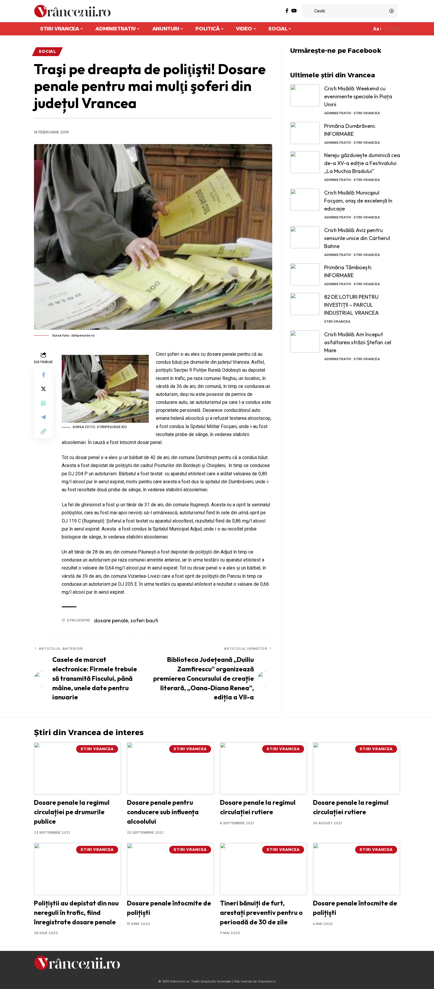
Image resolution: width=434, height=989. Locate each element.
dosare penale (111, 620)
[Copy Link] (43, 431)
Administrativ (337, 113)
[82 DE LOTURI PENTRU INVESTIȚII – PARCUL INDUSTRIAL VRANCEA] (305, 304)
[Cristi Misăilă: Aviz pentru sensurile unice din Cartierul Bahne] (305, 237)
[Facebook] (287, 11)
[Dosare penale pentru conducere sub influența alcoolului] (170, 768)
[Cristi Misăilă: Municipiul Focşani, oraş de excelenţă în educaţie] (305, 200)
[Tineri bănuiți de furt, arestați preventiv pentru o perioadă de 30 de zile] (263, 869)
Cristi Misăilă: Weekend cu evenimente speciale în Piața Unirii (358, 96)
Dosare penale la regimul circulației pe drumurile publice (72, 811)
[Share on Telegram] (43, 417)
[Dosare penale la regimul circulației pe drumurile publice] (77, 768)
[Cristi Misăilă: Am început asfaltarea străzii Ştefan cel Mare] (305, 341)
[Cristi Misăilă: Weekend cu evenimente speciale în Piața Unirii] (305, 95)
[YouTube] (294, 11)
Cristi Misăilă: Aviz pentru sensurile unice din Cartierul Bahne (357, 238)
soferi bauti (144, 620)
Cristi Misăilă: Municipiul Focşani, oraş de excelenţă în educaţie (358, 200)
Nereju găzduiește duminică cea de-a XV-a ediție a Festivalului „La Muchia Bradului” (362, 163)
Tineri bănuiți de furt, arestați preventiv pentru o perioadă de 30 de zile (261, 912)
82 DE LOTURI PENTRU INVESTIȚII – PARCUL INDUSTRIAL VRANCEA (351, 304)
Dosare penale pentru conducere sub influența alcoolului (163, 811)
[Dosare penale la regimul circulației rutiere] (263, 768)
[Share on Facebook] (43, 375)
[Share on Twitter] (43, 389)
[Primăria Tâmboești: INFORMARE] (305, 274)
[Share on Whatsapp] (43, 403)
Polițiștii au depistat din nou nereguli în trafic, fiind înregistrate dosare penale (76, 912)
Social (47, 51)
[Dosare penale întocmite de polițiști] (170, 869)
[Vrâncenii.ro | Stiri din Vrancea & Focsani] (72, 11)
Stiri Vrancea (367, 113)
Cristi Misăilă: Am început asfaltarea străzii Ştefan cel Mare (357, 342)
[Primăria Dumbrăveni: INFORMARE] (305, 133)
